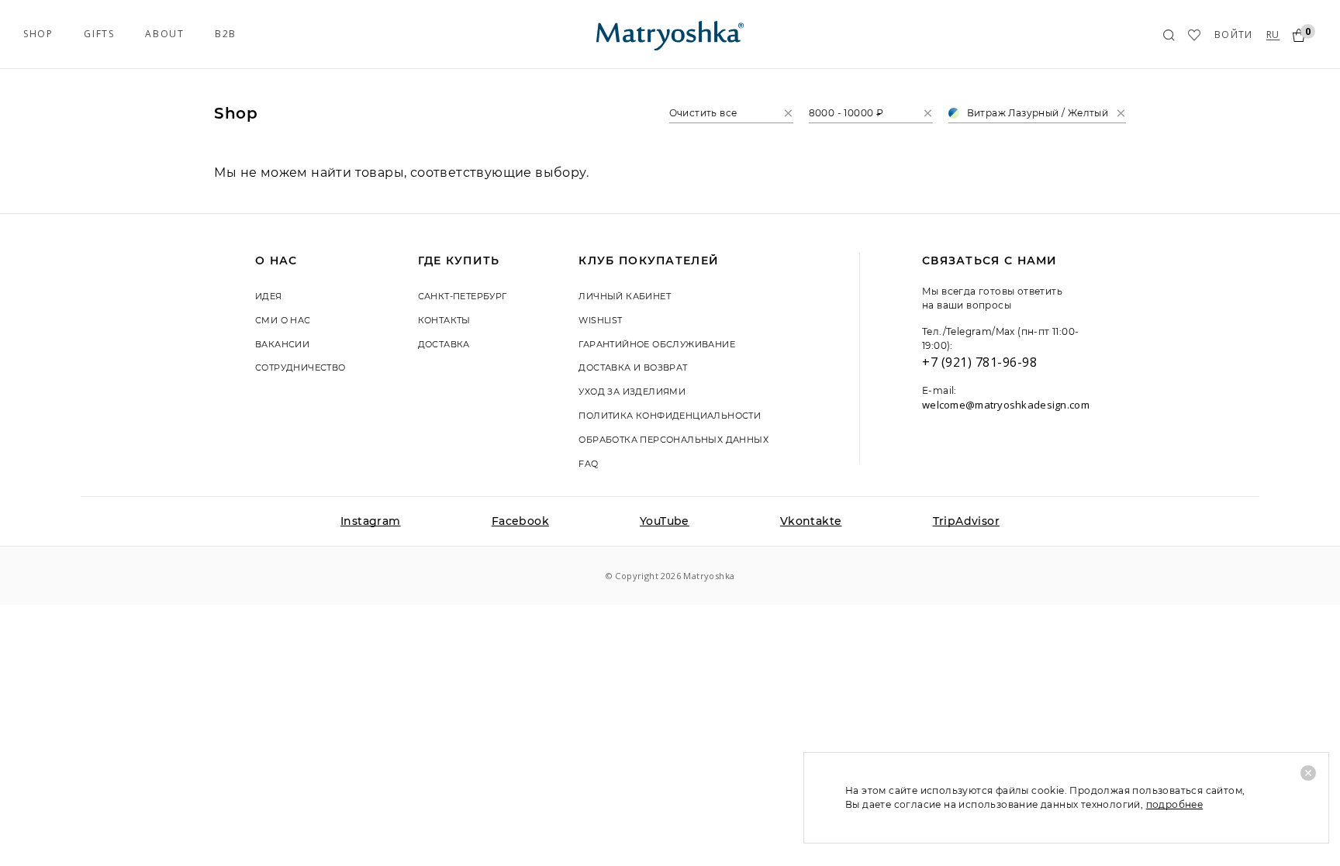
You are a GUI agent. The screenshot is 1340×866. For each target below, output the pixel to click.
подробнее (1175, 804)
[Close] (1308, 772)
